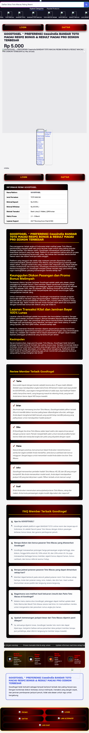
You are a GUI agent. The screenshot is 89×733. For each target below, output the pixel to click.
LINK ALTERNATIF (67, 718)
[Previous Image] (4, 91)
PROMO (25, 712)
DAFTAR (66, 27)
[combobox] (42, 4)
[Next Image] (85, 91)
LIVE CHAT (46, 725)
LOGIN (23, 27)
